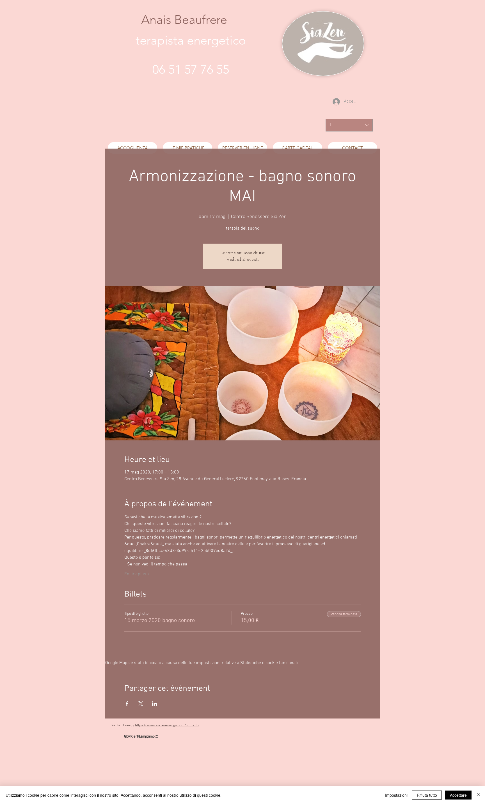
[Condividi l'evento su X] (140, 703)
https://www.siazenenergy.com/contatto (167, 725)
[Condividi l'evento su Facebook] (127, 703)
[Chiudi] (478, 795)
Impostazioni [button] (396, 795)
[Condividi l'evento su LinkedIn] (154, 703)
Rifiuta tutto (427, 795)
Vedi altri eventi (242, 259)
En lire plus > (137, 574)
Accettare (458, 795)
